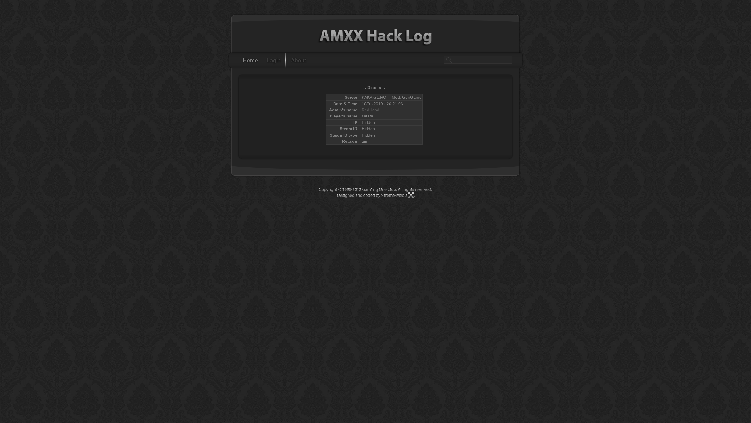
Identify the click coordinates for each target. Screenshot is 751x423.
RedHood (370, 110)
